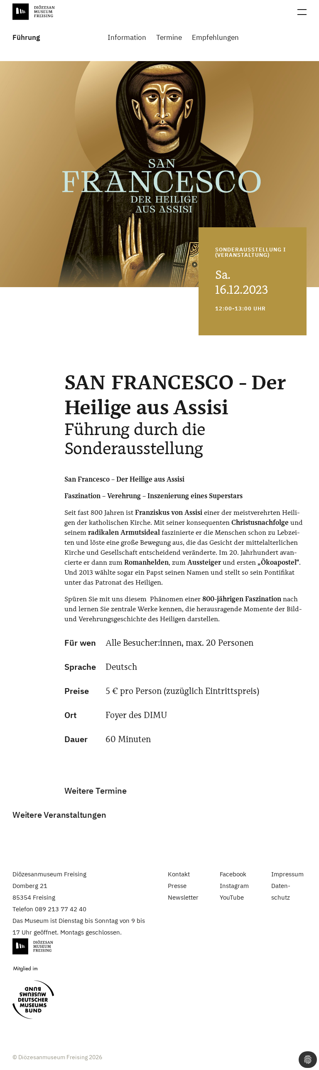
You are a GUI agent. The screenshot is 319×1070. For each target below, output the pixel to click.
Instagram (234, 886)
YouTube (232, 897)
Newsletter (183, 897)
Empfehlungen (215, 37)
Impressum (287, 874)
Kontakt (179, 874)
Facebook (233, 874)
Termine (169, 37)
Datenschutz (280, 891)
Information (127, 37)
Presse (177, 886)
